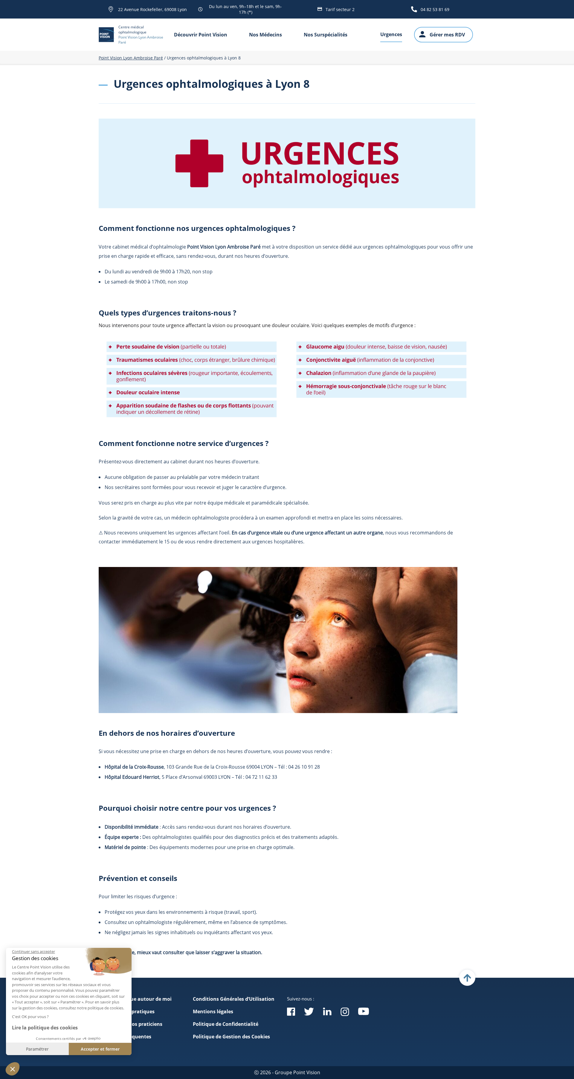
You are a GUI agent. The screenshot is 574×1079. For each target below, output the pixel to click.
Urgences (391, 34)
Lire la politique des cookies (45, 1027)
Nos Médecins (265, 34)
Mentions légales (213, 1011)
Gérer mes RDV (447, 34)
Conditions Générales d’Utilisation (233, 999)
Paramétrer (37, 1049)
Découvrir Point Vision (200, 34)
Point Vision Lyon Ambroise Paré (131, 58)
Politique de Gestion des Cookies (231, 1036)
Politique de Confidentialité (225, 1024)
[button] (12, 1069)
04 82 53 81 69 (435, 9)
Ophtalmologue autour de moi (135, 999)
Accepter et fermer (100, 1049)
